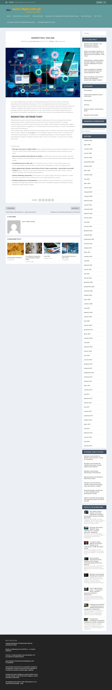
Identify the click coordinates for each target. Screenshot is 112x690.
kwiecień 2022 (88, 213)
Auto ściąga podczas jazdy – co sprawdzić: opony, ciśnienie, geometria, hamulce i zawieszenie (93, 591)
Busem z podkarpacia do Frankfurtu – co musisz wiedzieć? (20, 650)
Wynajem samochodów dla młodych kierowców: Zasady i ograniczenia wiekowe (93, 465)
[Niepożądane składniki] (15, 249)
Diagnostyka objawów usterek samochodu (62, 16)
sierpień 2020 (88, 295)
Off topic (97, 16)
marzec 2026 (88, 153)
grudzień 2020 (88, 282)
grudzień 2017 (88, 364)
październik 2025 (89, 162)
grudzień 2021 (88, 230)
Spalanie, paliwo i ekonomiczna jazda (21, 22)
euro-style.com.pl (34, 41)
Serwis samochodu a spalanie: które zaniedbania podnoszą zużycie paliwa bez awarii (93, 70)
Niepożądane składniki (14, 257)
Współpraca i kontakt (21, 16)
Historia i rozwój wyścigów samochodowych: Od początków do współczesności (20, 655)
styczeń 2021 (88, 278)
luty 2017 (87, 407)
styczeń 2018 (88, 360)
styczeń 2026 (88, 157)
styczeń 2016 (88, 446)
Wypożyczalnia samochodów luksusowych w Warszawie (30, 2)
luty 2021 (87, 273)
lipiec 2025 (87, 170)
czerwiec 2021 (88, 256)
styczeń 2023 (88, 205)
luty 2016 (87, 441)
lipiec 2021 (87, 252)
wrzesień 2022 (88, 209)
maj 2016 (87, 428)
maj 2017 (87, 394)
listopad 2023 (88, 192)
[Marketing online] (43, 72)
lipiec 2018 (87, 334)
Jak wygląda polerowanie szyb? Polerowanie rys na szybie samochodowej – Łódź (21, 682)
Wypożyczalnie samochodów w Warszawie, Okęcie (93, 477)
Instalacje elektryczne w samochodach (24, 180)
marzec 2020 (88, 317)
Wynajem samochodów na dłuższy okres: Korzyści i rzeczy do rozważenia (93, 457)
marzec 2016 (88, 437)
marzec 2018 (88, 351)
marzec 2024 (88, 187)
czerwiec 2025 (88, 175)
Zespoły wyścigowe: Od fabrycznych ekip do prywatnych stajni (19, 644)
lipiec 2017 (87, 385)
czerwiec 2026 (88, 149)
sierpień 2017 (88, 381)
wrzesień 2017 (88, 377)
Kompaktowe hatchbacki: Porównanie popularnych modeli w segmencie (94, 620)
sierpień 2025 (88, 166)
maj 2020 (87, 308)
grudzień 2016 (88, 415)
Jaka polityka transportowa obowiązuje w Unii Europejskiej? (20, 661)
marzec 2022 (88, 218)
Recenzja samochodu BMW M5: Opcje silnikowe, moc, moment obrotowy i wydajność (93, 530)
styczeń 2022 (88, 226)
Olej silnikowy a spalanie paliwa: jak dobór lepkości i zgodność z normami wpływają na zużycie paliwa (94, 62)
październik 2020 (89, 286)
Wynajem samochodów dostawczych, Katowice (97, 575)
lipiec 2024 (87, 183)
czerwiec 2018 (88, 338)
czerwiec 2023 (88, 196)
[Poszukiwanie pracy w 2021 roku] (70, 248)
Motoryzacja (86, 16)
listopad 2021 (88, 235)
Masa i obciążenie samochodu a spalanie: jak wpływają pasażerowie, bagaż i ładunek (93, 78)
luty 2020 (87, 321)
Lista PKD (47, 256)
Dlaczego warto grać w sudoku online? (24, 149)
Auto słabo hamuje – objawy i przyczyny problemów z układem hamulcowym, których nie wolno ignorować (94, 514)
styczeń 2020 (88, 325)
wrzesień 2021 (88, 243)
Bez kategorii (38, 16)
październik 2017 (89, 372)
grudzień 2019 (88, 329)
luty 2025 (87, 179)
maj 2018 (87, 342)
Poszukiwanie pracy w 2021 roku (22, 163)
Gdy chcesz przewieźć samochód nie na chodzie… (27, 156)
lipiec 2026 (87, 144)
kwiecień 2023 (88, 200)
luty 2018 (87, 355)
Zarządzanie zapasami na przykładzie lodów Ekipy (33, 257)
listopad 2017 (88, 368)
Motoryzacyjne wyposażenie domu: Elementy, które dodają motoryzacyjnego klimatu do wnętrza (93, 561)
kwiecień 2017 (88, 398)
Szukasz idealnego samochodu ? (22, 175)
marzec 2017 (88, 403)
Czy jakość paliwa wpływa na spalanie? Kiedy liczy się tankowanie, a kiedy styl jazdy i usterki (93, 545)
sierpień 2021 (88, 248)
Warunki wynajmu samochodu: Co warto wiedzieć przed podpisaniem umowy (93, 491)
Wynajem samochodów (46, 22)
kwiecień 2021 (88, 265)
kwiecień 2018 (88, 347)
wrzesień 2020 (88, 291)
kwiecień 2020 (88, 312)
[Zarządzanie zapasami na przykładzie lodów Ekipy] (34, 248)
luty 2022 (87, 222)
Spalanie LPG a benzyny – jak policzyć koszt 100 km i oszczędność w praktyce (93, 45)
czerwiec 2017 (88, 390)
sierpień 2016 (88, 420)
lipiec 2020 (87, 299)
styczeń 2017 (88, 411)
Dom (8, 16)
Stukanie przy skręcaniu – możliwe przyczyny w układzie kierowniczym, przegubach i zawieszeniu (94, 607)
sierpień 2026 (88, 140)
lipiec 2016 (87, 424)
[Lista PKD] (52, 248)
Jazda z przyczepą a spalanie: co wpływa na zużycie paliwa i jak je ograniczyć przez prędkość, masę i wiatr (94, 53)
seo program (31, 132)
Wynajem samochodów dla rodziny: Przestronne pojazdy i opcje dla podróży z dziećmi (93, 484)
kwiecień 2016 (88, 433)
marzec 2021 (88, 269)
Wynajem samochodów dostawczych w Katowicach (92, 471)
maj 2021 (87, 261)
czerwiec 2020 (88, 304)
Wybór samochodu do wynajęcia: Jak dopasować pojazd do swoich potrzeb (94, 499)
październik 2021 (89, 239)
